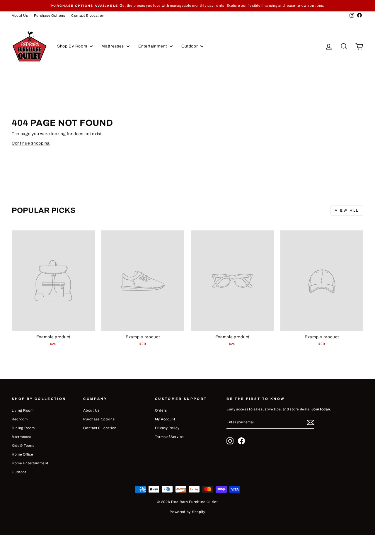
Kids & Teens (23, 445)
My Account (165, 419)
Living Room (23, 410)
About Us (20, 15)
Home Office (22, 454)
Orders (161, 410)
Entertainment (153, 46)
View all (347, 210)
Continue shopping (31, 143)
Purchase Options (49, 15)
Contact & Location (88, 15)
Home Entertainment (30, 463)
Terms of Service (169, 437)
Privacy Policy (167, 428)
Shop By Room (72, 46)
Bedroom (20, 419)
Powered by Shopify (187, 512)
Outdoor (190, 46)
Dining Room (23, 428)
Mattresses (113, 46)
